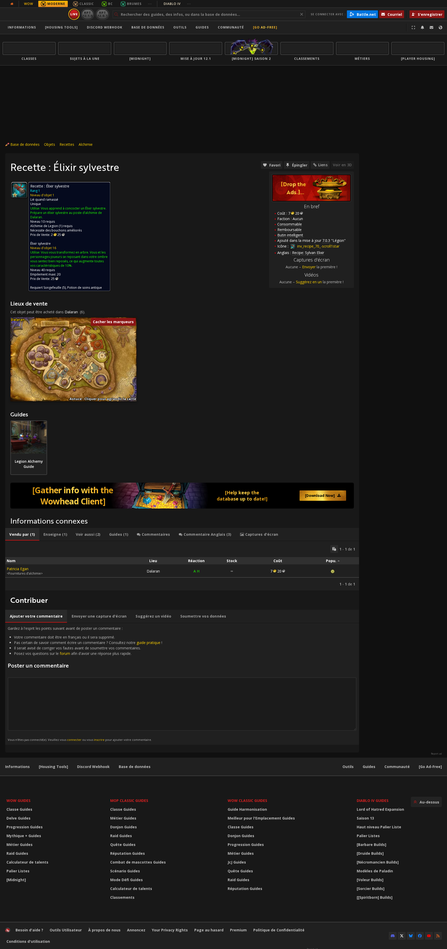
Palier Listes (17, 870)
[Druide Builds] (370, 853)
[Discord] (393, 936)
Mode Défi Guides (126, 879)
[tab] (22, 534)
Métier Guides (19, 844)
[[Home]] (34, 14)
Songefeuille (52, 287)
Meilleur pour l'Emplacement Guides (261, 818)
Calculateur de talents (27, 862)
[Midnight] (16, 879)
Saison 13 (365, 818)
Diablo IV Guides (373, 800)
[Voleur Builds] (370, 879)
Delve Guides (18, 818)
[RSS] (438, 936)
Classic (86, 4)
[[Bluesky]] (411, 936)
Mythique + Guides (23, 835)
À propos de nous (104, 930)
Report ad (436, 753)
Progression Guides (24, 826)
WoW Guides (18, 800)
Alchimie (86, 144)
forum (65, 653)
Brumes (134, 4)
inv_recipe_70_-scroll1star (317, 246)
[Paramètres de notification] (422, 27)
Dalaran (71, 311)
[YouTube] (429, 936)
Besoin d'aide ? (29, 930)
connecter (74, 740)
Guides (202, 27)
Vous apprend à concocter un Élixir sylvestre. (73, 208)
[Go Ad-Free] (265, 27)
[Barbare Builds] (371, 844)
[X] (402, 936)
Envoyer (309, 266)
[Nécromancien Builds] (378, 862)
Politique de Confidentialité (278, 930)
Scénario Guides (125, 870)
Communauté (231, 27)
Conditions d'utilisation (28, 941)
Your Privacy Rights (170, 930)
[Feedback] (431, 27)
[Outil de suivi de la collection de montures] (182, 496)
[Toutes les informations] (12, 4)
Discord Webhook (104, 27)
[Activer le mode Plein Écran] (413, 27)
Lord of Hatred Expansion (380, 809)
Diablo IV (177, 4)
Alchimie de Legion (44, 226)
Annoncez (136, 930)
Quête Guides (123, 844)
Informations (22, 27)
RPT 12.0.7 (102, 14)
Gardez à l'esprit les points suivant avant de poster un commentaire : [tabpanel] (85, 684)
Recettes (66, 144)
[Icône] (19, 190)
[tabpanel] (182, 565)
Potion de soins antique (84, 287)
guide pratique (148, 642)
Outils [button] (180, 27)
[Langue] (440, 27)
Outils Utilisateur (66, 930)
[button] (64, 343)
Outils (348, 766)
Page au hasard (209, 930)
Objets (49, 144)
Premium (238, 930)
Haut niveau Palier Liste (379, 826)
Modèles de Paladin (375, 870)
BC (110, 4)
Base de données (147, 27)
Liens (322, 164)
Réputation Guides (127, 853)
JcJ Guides (237, 862)
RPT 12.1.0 (87, 14)
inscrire (99, 740)
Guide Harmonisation (247, 809)
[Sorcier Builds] (370, 888)
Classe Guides (19, 809)
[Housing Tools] (53, 766)
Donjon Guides (123, 826)
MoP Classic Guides (129, 800)
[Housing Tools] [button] (61, 27)
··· (150, 4)
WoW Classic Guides (247, 800)
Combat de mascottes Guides (138, 862)
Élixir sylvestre (40, 243)
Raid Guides (17, 853)
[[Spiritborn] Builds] (374, 897)
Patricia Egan (17, 568)
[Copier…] (334, 549)
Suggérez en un (309, 281)
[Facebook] (420, 936)
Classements (122, 897)
